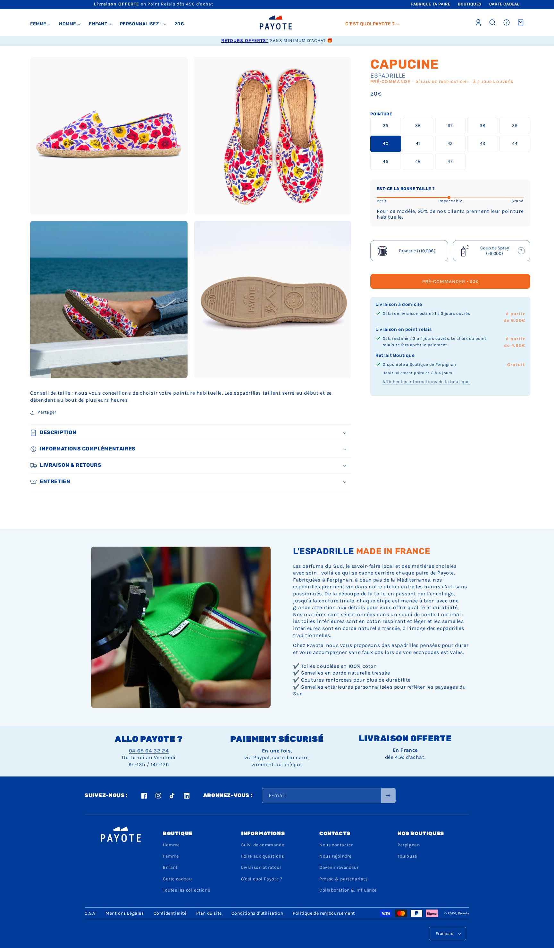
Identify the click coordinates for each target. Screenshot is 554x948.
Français (444, 933)
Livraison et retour (261, 867)
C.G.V (90, 913)
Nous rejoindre (335, 856)
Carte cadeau (177, 879)
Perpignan (409, 845)
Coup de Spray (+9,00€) (492, 251)
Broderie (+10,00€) (417, 251)
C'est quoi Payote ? (261, 879)
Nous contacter (336, 845)
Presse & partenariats (343, 879)
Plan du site (209, 913)
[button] (40, 24)
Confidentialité (170, 913)
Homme (171, 845)
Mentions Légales (124, 913)
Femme (171, 856)
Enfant (170, 867)
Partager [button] (47, 412)
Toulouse (407, 856)
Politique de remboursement (324, 913)
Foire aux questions (262, 856)
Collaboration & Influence (348, 890)
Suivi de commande (262, 845)
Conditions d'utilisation (257, 913)
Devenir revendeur (338, 867)
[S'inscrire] (388, 795)
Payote (463, 913)
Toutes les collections (186, 890)
